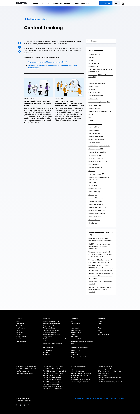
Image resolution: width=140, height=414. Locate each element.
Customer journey (93, 86)
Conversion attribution (95, 124)
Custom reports (93, 80)
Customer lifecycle (94, 108)
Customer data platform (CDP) (97, 83)
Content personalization (95, 95)
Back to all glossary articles (37, 19)
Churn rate (91, 171)
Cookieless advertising (95, 201)
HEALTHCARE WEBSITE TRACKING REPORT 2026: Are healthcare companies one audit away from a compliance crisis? (100, 268)
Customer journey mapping (96, 213)
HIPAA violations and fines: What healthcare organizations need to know (38, 103)
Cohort (90, 121)
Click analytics (92, 195)
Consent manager (93, 63)
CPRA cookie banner (94, 155)
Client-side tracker (94, 220)
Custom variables (93, 127)
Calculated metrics (94, 133)
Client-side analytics (94, 217)
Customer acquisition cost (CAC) (98, 161)
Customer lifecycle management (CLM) (100, 111)
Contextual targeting (94, 142)
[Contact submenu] (88, 3)
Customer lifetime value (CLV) (97, 152)
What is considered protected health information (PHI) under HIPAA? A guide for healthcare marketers (100, 254)
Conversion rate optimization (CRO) (99, 102)
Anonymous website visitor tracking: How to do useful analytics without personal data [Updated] (100, 276)
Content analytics (93, 185)
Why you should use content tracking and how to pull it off (47, 62)
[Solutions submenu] (49, 3)
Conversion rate (93, 99)
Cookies (90, 114)
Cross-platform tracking (95, 204)
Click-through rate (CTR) (95, 149)
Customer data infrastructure (97, 207)
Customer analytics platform (96, 210)
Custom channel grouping (96, 136)
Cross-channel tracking (95, 105)
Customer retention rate (95, 168)
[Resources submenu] (61, 3)
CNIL (89, 117)
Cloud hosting (92, 223)
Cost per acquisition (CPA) (96, 174)
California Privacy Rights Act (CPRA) (99, 146)
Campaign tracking (94, 54)
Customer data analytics (95, 198)
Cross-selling (92, 182)
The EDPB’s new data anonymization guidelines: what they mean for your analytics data (69, 103)
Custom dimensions (94, 130)
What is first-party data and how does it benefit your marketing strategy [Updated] (100, 290)
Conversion (91, 89)
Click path (91, 57)
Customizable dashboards (96, 139)
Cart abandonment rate (95, 158)
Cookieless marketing (94, 188)
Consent (91, 60)
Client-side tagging (94, 191)
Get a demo (106, 3)
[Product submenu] (38, 3)
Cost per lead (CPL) (94, 164)
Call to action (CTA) (94, 92)
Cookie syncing (93, 66)
